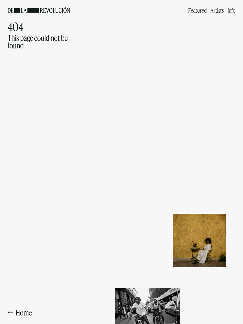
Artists (217, 10)
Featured (197, 10)
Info (231, 10)
